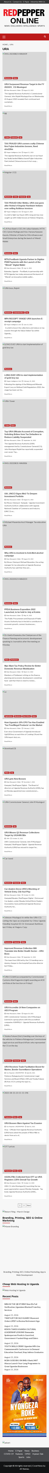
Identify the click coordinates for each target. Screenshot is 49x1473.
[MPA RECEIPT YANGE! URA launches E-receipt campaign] (24, 300)
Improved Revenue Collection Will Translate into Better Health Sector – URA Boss (24, 951)
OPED (27, 1454)
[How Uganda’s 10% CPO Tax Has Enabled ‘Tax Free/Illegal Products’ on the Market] (24, 704)
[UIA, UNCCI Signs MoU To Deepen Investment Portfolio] (24, 475)
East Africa (26, 716)
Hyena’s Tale (37, 1454)
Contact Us (17, 2)
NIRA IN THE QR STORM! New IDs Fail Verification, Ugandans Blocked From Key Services (22, 1307)
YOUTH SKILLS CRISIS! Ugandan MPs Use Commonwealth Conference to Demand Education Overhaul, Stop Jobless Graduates (23, 1349)
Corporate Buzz (18, 312)
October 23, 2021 (17, 838)
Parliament (14, 659)
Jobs (28, 1457)
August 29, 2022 (28, 559)
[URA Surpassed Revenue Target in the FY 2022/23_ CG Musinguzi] (24, 66)
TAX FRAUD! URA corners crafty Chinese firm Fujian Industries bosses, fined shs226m (24, 146)
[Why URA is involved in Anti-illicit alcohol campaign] (24, 535)
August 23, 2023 (28, 90)
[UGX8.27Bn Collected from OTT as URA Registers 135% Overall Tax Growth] (24, 1159)
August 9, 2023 (28, 212)
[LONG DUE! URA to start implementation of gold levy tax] (24, 357)
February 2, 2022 (29, 728)
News (15, 78)
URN (7, 838)
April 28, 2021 (31, 1073)
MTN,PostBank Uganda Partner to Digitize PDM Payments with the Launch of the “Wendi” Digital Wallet (24, 262)
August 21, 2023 (28, 152)
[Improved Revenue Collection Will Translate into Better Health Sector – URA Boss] (24, 930)
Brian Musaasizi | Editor (13, 90)
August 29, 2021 (28, 1013)
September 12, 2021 (30, 957)
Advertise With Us (38, 2)
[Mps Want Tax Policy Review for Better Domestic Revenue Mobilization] (24, 648)
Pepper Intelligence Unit (13, 152)
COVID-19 (8, 1454)
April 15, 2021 (31, 1126)
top (20, 137)
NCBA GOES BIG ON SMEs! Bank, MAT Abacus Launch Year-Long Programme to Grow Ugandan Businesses (22, 1363)
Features (19, 1454)
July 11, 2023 (28, 268)
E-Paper (26, 2)
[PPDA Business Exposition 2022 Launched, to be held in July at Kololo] (24, 591)
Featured (14, 137)
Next (29, 1205)
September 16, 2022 (30, 440)
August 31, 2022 (28, 499)
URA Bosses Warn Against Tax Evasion (23, 1123)
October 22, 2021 (29, 895)
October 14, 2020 (29, 1183)
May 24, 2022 (28, 615)
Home (10, 1450)
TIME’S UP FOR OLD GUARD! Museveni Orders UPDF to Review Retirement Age (22, 1319)
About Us (7, 2)
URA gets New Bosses (15, 779)
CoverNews (37, 1465)
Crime (7, 137)
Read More (8, 106)
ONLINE (24, 21)
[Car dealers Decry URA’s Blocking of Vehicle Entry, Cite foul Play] (24, 871)
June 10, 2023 (28, 324)
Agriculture (9, 716)
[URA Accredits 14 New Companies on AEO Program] (24, 989)
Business (8, 78)
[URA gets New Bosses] (24, 761)
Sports (21, 1457)
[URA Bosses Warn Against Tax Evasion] (24, 1105)
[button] (5, 37)
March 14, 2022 (28, 672)
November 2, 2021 (29, 782)
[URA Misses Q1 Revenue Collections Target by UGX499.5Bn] (24, 814)
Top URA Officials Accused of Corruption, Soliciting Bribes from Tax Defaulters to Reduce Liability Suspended (24, 434)
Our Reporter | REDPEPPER (15, 1073)
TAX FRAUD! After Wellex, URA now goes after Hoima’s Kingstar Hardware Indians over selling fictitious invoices (24, 206)
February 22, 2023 (29, 381)
